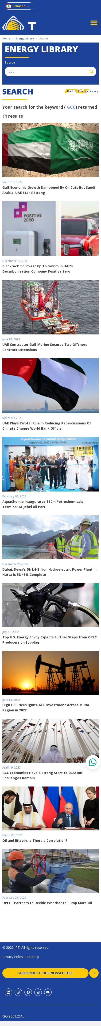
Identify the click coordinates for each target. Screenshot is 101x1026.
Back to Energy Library (83, 91)
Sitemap (33, 956)
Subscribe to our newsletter (45, 973)
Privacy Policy (12, 956)
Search (43, 38)
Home (6, 38)
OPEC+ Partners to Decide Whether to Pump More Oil (47, 903)
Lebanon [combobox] (19, 6)
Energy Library (25, 38)
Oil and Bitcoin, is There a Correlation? (34, 840)
